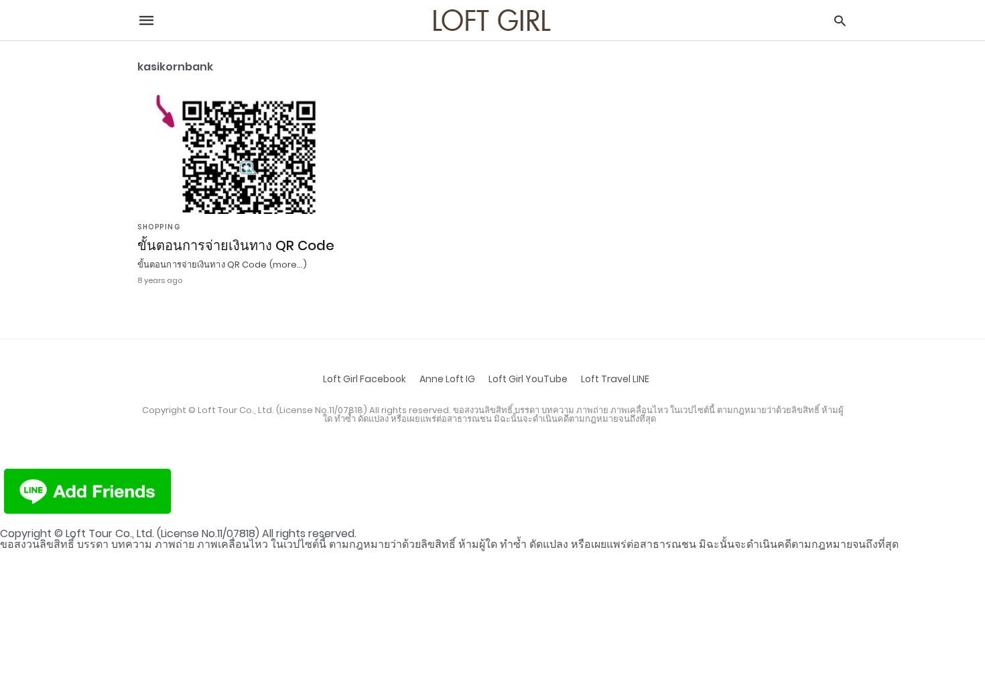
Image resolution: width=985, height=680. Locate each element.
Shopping (158, 227)
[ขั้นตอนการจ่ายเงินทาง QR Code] (248, 153)
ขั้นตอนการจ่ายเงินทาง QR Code (235, 245)
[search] (840, 20)
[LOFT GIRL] (491, 20)
